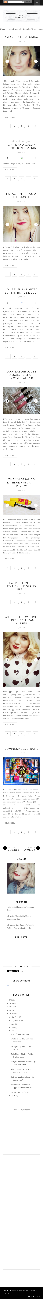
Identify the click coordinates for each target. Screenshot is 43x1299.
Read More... (10, 117)
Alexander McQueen (21, 141)
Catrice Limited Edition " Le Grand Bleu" (21, 586)
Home (2, 29)
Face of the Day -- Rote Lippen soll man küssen (21, 620)
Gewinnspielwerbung (21, 748)
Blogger (26, 1110)
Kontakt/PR (28, 29)
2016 (11, 1007)
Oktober (14, 1017)
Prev (7, 61)
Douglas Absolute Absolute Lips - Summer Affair (21, 375)
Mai (12, 1031)
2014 (11, 1014)
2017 (11, 1003)
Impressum (38, 29)
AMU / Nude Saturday (21, 37)
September (16, 1020)
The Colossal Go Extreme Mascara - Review (21, 482)
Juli (12, 1024)
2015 (11, 1010)
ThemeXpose (27, 1290)
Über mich (10, 29)
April (13, 1096)
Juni (13, 1027)
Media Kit (19, 29)
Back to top (33, 1296)
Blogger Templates (9, 1290)
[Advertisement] (21, 1136)
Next (36, 61)
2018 (11, 1000)
